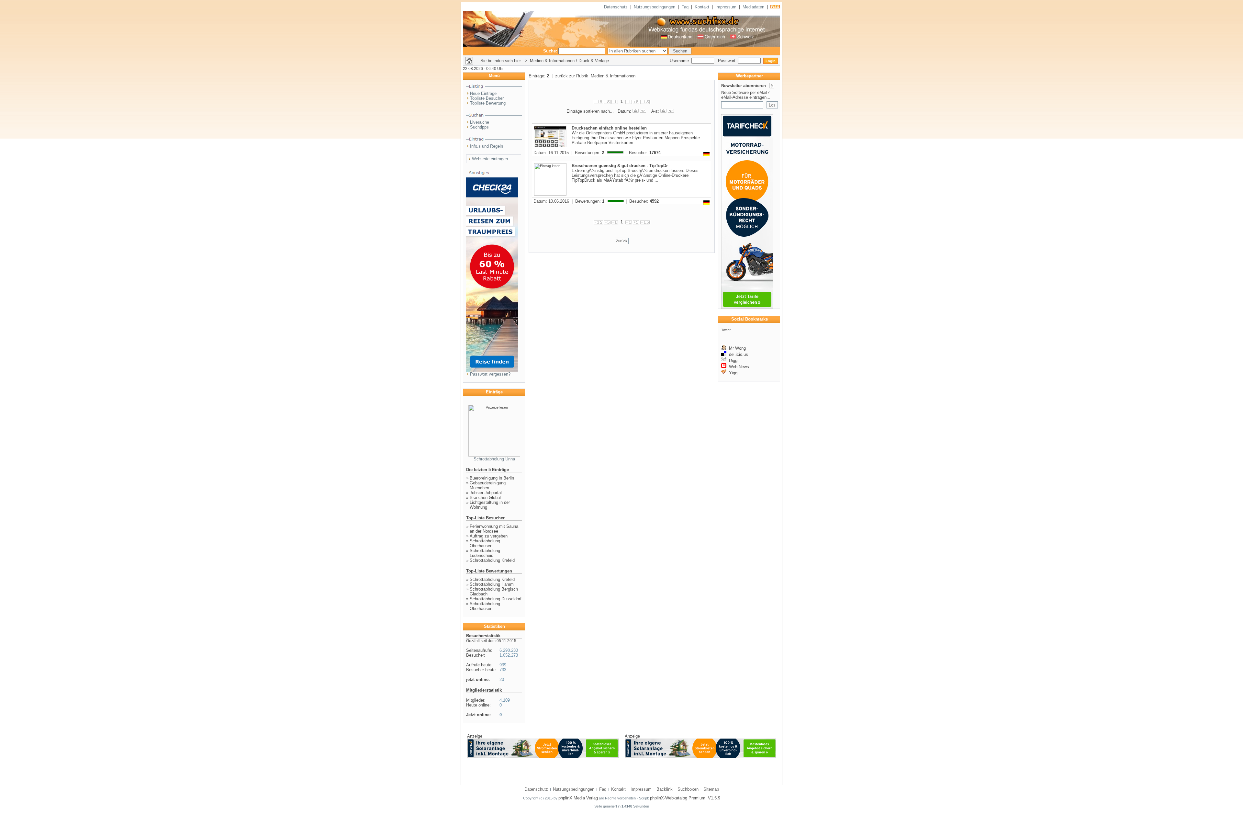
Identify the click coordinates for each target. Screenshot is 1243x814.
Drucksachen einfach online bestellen (609, 128)
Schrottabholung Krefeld (492, 560)
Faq (685, 7)
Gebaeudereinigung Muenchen (488, 485)
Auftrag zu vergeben (489, 536)
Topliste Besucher (487, 98)
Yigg (731, 372)
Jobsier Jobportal (486, 492)
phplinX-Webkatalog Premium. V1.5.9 (685, 798)
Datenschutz (616, 7)
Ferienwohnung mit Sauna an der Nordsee (494, 529)
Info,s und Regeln (486, 146)
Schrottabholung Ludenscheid (485, 553)
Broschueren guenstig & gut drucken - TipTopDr (620, 165)
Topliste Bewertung (488, 103)
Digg (731, 360)
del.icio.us (737, 354)
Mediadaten (753, 7)
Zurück (621, 241)
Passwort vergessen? (490, 374)
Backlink (664, 789)
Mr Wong (736, 348)
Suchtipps (479, 127)
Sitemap (711, 789)
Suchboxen (688, 789)
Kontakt (702, 7)
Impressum (725, 7)
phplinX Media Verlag (578, 798)
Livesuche (479, 122)
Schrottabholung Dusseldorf (495, 598)
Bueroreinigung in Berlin (492, 478)
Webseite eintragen (490, 158)
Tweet (726, 330)
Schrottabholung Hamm (492, 584)
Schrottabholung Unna (494, 459)
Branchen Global (485, 497)
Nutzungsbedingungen (654, 7)
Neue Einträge (483, 93)
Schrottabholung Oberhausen (485, 543)
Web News (737, 366)
